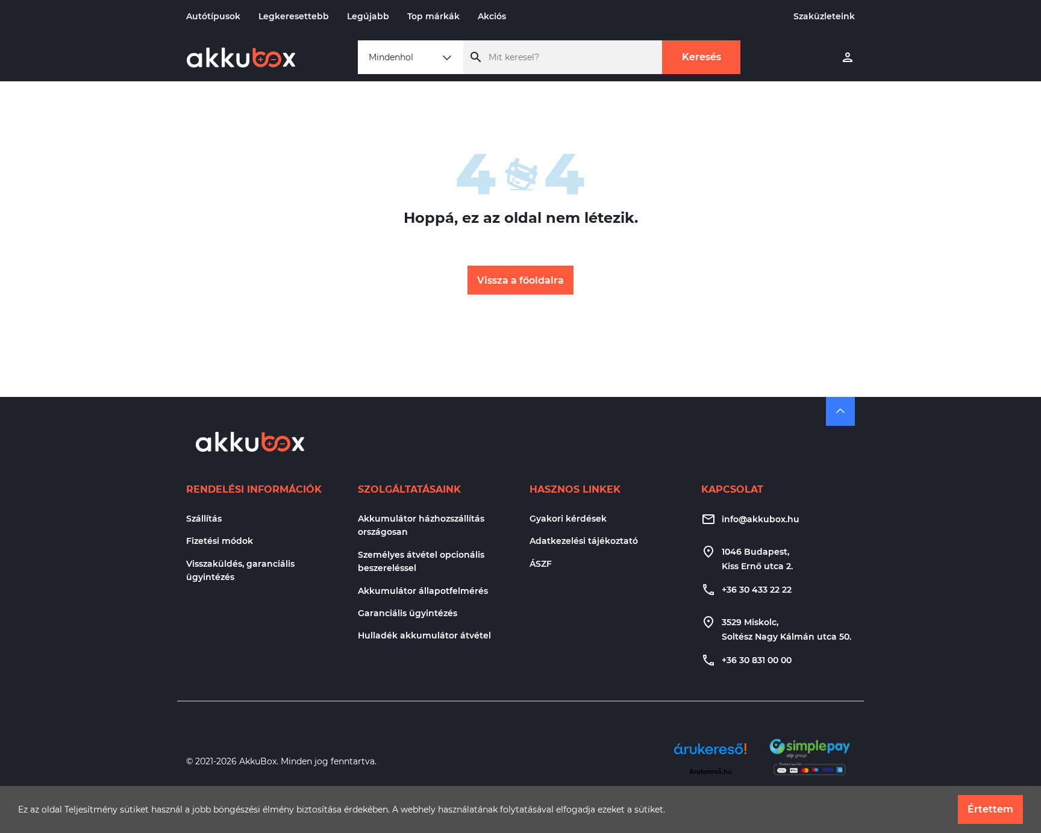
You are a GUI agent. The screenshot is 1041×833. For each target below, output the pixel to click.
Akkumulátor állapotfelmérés (423, 590)
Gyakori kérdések (568, 518)
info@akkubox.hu (760, 519)
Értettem (990, 809)
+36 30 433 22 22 (757, 589)
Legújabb (368, 16)
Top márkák (433, 16)
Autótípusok (213, 16)
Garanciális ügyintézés (407, 613)
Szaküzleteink (824, 16)
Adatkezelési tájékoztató (584, 540)
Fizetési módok (219, 540)
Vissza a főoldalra (520, 280)
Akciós (492, 16)
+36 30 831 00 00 (757, 660)
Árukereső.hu (710, 771)
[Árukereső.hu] (710, 753)
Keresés (701, 57)
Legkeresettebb (293, 16)
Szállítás (204, 518)
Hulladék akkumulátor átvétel (424, 635)
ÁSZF (541, 563)
